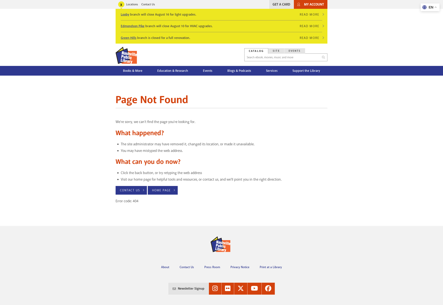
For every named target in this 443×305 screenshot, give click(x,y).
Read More (311, 14)
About (165, 267)
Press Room (212, 267)
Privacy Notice (239, 267)
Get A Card (281, 4)
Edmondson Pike (132, 26)
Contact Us (148, 4)
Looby (125, 14)
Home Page (161, 190)
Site (276, 51)
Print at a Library (271, 267)
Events (295, 51)
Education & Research (172, 71)
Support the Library (306, 71)
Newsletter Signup (191, 288)
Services (272, 71)
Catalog (256, 51)
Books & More (132, 71)
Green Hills (128, 38)
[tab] (256, 51)
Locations (132, 4)
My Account (314, 4)
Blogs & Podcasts (239, 71)
